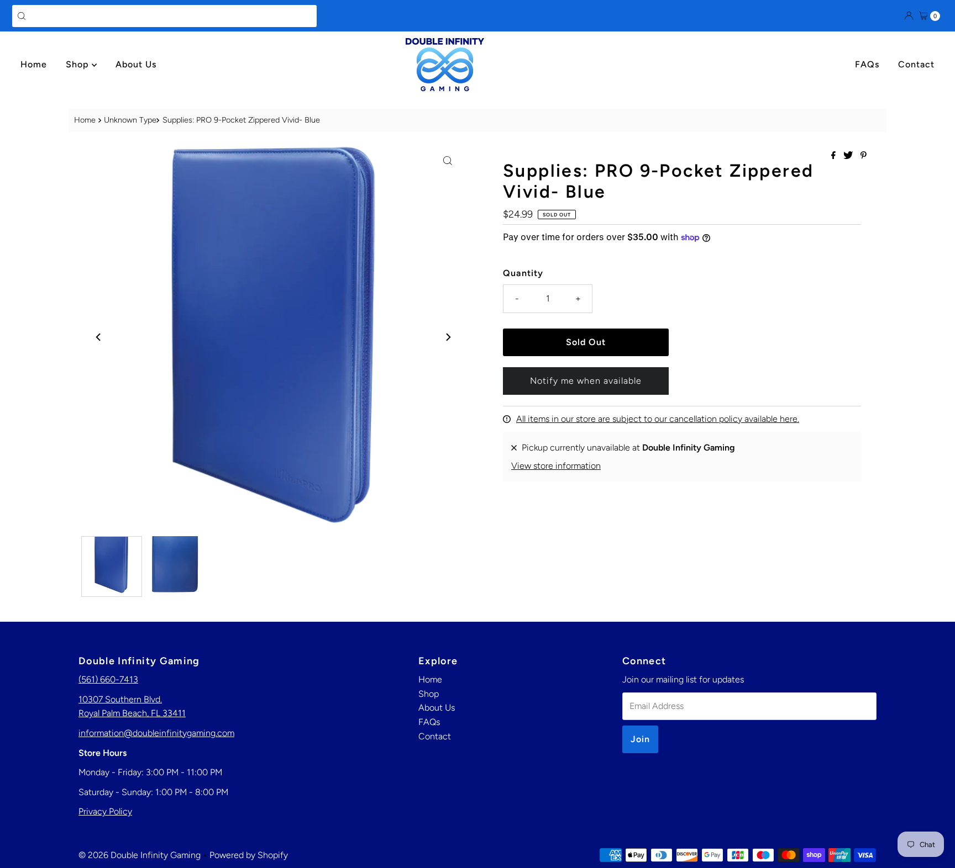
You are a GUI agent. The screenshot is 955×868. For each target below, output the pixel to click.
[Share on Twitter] (849, 156)
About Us (136, 64)
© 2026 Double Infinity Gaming (139, 855)
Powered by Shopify (248, 855)
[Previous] (99, 337)
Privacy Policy (105, 811)
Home (33, 64)
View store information (556, 466)
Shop (79, 64)
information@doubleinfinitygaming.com (156, 733)
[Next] (447, 337)
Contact (916, 64)
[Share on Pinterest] (863, 156)
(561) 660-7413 (108, 679)
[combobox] (164, 16)
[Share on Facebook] (834, 156)
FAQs (867, 64)
